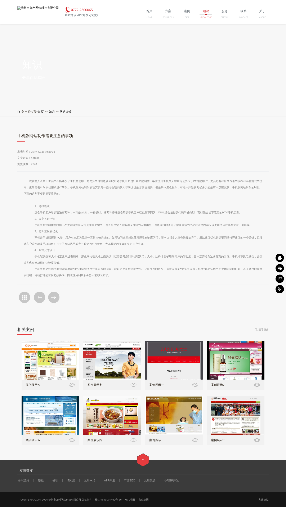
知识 (52, 112)
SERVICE (224, 17)
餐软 (55, 480)
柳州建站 (23, 480)
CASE (187, 17)
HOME (149, 17)
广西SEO (129, 480)
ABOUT (262, 17)
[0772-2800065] (280, 289)
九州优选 (150, 480)
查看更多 (264, 329)
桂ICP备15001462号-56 (108, 499)
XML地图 (130, 499)
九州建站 (264, 499)
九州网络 (89, 480)
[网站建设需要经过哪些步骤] (39, 297)
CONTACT (243, 17)
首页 (41, 112)
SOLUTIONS (168, 17)
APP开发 (109, 480)
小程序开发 (171, 480)
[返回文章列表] (24, 297)
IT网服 (71, 480)
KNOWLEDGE (206, 17)
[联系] (280, 279)
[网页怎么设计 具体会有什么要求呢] (53, 297)
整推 (41, 480)
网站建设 (65, 112)
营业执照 (144, 499)
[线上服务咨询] (280, 258)
